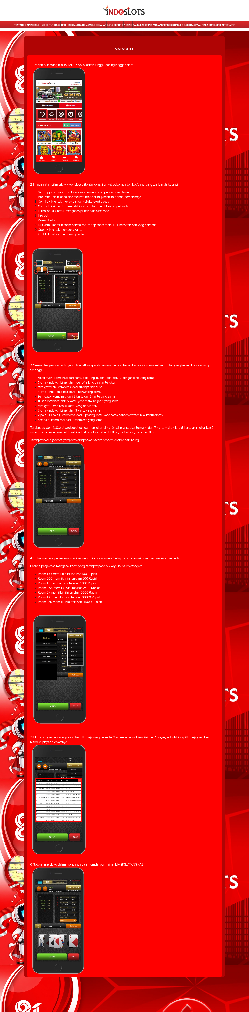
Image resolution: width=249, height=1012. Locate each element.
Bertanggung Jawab (81, 25)
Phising (128, 25)
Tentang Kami (22, 25)
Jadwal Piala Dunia (204, 25)
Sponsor (166, 25)
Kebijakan (100, 25)
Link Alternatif (225, 25)
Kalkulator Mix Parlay (147, 25)
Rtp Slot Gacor (182, 25)
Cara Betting (115, 25)
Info (64, 25)
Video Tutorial (51, 25)
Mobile (35, 25)
